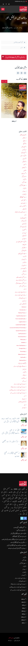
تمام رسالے (16, 27)
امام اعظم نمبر (24, 274)
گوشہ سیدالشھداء (23, 220)
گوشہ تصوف (24, 223)
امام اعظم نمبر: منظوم (22, 286)
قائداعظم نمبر (24, 182)
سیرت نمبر (24, 191)
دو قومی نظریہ (24, 247)
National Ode (22, 360)
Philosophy (23, 339)
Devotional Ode (22, 336)
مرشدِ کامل (24, 137)
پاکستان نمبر (24, 194)
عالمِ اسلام (24, 369)
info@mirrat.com (18, 1)
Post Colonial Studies (21, 318)
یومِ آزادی (24, 149)
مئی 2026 (24, 608)
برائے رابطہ (10, 640)
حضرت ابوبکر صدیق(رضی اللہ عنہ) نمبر (20, 366)
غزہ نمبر (25, 289)
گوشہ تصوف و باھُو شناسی (22, 401)
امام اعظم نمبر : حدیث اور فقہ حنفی (21, 283)
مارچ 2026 (24, 613)
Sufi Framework (22, 333)
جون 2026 (24, 605)
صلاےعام (24, 398)
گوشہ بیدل (24, 158)
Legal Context (22, 321)
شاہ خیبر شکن (24, 176)
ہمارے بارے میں (17, 640)
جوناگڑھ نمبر (24, 262)
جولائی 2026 (24, 602)
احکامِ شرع (24, 238)
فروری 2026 (23, 616)
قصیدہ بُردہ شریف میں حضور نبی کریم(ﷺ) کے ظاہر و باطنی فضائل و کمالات (14, 539)
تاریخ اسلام (24, 407)
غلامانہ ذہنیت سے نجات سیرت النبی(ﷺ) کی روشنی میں (16, 545)
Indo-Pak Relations (21, 345)
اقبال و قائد (24, 244)
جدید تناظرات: (23, 378)
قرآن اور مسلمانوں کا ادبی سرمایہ (21, 241)
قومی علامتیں (23, 250)
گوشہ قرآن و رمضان (23, 303)
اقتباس (24, 170)
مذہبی (25, 404)
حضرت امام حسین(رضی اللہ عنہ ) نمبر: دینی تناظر (18, 584)
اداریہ (25, 395)
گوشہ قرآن (24, 271)
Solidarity (23, 342)
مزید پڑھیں (24, 425)
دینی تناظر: (24, 375)
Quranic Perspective (21, 330)
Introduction (22, 309)
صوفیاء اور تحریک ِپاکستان (22, 253)
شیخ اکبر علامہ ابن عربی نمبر (22, 363)
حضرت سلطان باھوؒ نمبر (22, 298)
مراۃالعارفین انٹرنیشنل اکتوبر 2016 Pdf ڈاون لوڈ (15, 57)
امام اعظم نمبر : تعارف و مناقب (21, 277)
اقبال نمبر (24, 188)
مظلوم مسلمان (23, 200)
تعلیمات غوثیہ (23, 146)
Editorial (24, 306)
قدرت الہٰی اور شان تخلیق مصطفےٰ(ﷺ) (19, 536)
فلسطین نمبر (24, 229)
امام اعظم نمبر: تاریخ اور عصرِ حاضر (21, 280)
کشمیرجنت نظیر (23, 152)
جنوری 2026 (23, 619)
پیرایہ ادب (24, 232)
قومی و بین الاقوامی (23, 134)
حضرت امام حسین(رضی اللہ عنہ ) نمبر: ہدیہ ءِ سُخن (18, 392)
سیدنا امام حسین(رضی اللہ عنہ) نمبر (20, 578)
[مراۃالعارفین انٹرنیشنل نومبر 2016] (16, 99)
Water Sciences (22, 354)
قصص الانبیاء (23, 173)
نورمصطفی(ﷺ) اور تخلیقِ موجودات (20, 527)
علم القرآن (24, 161)
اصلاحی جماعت (23, 203)
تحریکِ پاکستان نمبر (23, 217)
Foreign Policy (22, 348)
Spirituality (23, 357)
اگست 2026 (23, 599)
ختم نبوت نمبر (24, 259)
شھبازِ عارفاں (24, 167)
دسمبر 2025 (24, 622)
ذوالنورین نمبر (24, 265)
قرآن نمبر (24, 372)
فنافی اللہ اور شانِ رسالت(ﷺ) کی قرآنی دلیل (18, 533)
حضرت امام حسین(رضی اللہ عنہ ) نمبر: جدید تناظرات (17, 587)
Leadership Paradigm (21, 324)
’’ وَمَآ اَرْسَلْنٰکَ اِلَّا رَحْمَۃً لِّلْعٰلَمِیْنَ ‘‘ (21, 530)
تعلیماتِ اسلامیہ (23, 268)
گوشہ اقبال (24, 209)
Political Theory (22, 312)
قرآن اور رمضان (23, 155)
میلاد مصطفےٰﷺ (23, 197)
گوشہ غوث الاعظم (23, 226)
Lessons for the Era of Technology (18, 327)
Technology (23, 351)
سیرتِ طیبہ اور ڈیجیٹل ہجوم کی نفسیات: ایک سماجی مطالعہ (17, 548)
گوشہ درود (24, 256)
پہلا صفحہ (20, 27)
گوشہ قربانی (24, 235)
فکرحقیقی (24, 143)
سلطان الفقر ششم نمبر (23, 185)
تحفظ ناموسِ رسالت (23, 206)
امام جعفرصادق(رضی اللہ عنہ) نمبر (20, 292)
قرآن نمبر (24, 179)
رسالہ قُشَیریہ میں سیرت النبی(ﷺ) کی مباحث (18, 542)
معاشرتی (24, 140)
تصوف (24, 164)
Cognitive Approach (21, 315)
